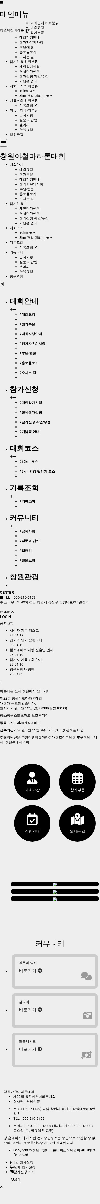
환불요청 (26, 129)
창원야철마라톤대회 (15, 29)
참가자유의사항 (31, 42)
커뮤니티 (16, 110)
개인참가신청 (29, 66)
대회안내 (37, 22)
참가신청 (16, 61)
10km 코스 (27, 90)
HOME (5, 611)
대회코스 (16, 85)
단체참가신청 (29, 71)
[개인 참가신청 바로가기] (55, 884)
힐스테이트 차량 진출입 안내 (31, 649)
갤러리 (24, 124)
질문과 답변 (28, 119)
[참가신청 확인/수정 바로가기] (55, 898)
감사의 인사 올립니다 (26, 639)
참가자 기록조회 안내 (26, 659)
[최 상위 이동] (1, 1187)
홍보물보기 (27, 51)
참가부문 (37, 32)
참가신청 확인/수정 (34, 76)
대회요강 (37, 27)
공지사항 (26, 114)
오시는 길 (26, 56)
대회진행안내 (29, 37)
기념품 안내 (28, 80)
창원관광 (16, 134)
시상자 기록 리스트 (24, 630)
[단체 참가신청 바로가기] (55, 891)
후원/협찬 (26, 46)
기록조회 (16, 100)
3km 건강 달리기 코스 (36, 95)
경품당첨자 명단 (22, 669)
